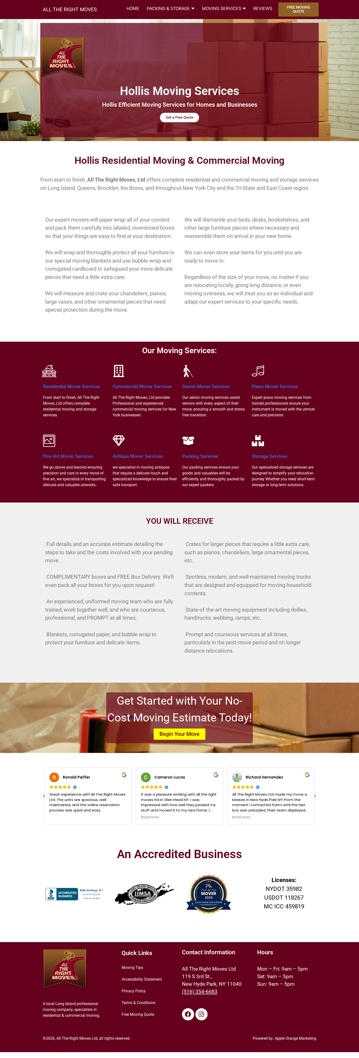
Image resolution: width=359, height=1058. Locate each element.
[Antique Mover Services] (119, 441)
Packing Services (200, 456)
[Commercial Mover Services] (119, 371)
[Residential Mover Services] (49, 371)
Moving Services (221, 8)
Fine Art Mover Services (68, 456)
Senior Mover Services (206, 386)
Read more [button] (150, 817)
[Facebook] (188, 1014)
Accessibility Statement (142, 979)
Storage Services (269, 456)
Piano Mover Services (275, 386)
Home (133, 8)
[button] (314, 796)
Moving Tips (132, 967)
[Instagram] (201, 1014)
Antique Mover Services (138, 456)
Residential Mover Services (71, 386)
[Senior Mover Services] (188, 371)
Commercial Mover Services (142, 386)
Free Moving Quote (138, 1014)
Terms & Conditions (138, 1002)
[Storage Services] (258, 441)
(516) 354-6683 (199, 992)
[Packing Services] (188, 441)
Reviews (262, 8)
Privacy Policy (134, 991)
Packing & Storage (168, 8)
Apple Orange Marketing (295, 1038)
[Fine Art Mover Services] (49, 441)
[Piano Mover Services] (258, 371)
